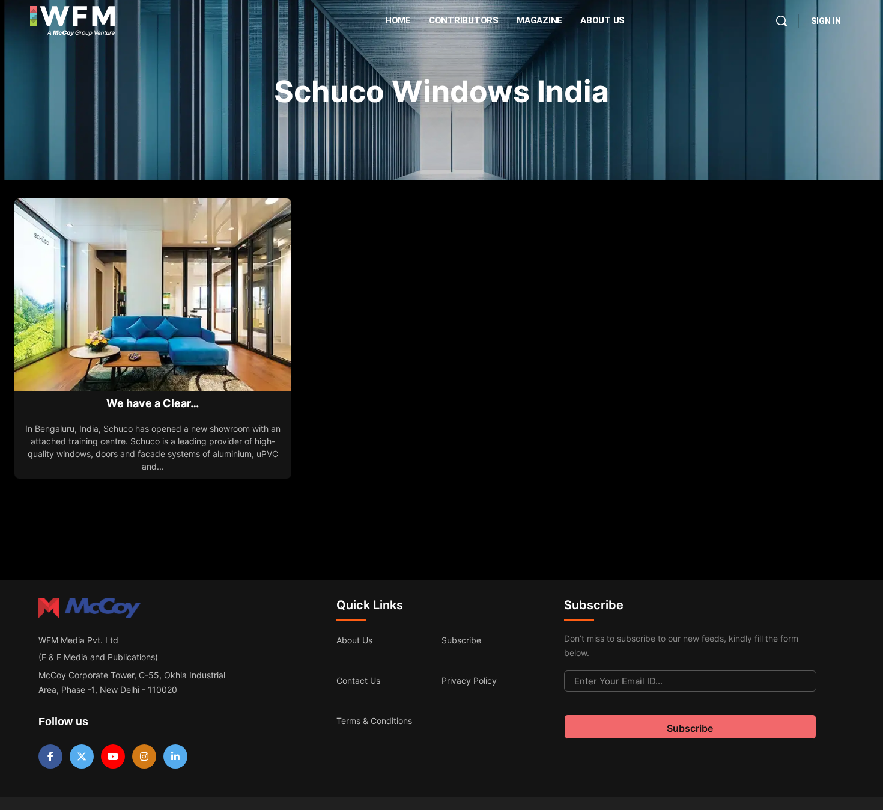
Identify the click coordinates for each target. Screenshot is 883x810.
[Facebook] (50, 756)
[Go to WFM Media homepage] (72, 21)
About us (354, 640)
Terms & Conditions (374, 721)
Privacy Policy (469, 680)
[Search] (781, 21)
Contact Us (358, 680)
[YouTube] (113, 756)
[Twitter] (82, 756)
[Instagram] (144, 756)
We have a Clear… (152, 403)
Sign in (826, 21)
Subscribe (461, 640)
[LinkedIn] (175, 756)
